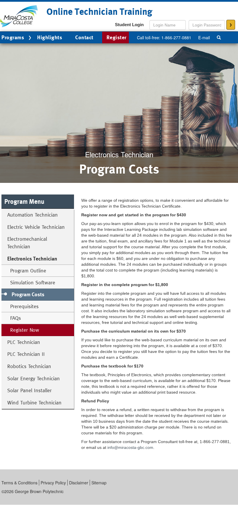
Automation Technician (32, 215)
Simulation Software (32, 282)
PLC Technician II (26, 354)
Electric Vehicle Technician (36, 227)
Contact (84, 37)
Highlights (49, 37)
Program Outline (28, 270)
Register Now (24, 330)
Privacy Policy (53, 483)
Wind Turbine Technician (34, 402)
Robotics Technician (29, 366)
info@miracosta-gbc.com (130, 447)
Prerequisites (24, 306)
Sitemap (99, 483)
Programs (12, 37)
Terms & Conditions (19, 483)
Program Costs (28, 294)
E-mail (204, 37)
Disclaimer (78, 483)
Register (117, 37)
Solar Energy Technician (33, 378)
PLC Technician (23, 342)
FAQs (15, 318)
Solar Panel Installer (29, 390)
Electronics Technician (32, 259)
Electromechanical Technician (27, 242)
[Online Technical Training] (19, 16)
